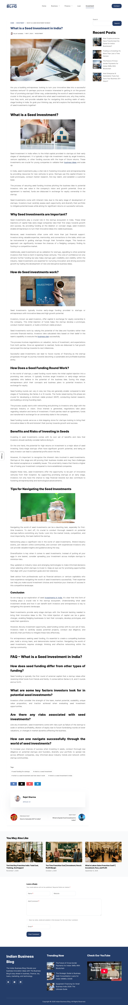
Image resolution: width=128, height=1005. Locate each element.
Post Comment (33, 934)
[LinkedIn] (37, 784)
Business (54, 6)
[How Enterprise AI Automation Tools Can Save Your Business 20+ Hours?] (97, 77)
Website (56, 893)
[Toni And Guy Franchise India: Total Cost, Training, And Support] (24, 852)
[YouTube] (14, 982)
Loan (79, 6)
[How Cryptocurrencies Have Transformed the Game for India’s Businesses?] (97, 42)
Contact (117, 6)
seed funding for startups (21, 771)
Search (95, 19)
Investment (90, 6)
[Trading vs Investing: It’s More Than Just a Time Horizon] (97, 54)
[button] (2, 456)
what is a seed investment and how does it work (28, 775)
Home (44, 6)
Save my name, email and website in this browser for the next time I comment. (53, 920)
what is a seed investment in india (60, 775)
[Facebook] (13, 784)
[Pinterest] (29, 784)
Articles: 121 (26, 802)
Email (30, 926)
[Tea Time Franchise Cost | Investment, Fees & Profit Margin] (64, 852)
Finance (67, 6)
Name (30, 893)
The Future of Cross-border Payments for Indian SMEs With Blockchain (68, 965)
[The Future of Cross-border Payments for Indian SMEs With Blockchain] (97, 64)
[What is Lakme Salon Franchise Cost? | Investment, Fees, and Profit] (103, 852)
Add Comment (33, 901)
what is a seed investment (42, 771)
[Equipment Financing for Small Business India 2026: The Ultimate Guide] (50, 987)
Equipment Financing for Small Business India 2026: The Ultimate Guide (68, 986)
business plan (43, 336)
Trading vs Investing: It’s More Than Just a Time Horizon (112, 53)
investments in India (53, 598)
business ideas (70, 162)
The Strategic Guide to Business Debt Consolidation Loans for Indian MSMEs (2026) (68, 976)
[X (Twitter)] (21, 784)
